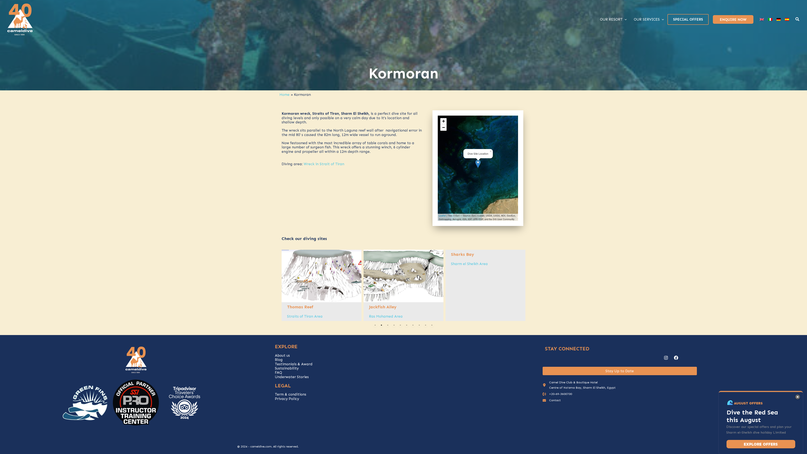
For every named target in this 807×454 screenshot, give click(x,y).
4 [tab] (394, 325)
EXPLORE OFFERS (761, 444)
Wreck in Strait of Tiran (324, 164)
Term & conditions (290, 394)
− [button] (443, 127)
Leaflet (442, 215)
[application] (624, 19)
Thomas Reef (300, 306)
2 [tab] (381, 325)
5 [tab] (400, 325)
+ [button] (443, 121)
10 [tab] (432, 325)
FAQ (278, 372)
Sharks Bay (462, 254)
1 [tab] (375, 325)
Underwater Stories (292, 377)
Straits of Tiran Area (305, 316)
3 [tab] (388, 325)
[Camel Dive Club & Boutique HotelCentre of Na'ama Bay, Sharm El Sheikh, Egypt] (579, 385)
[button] (797, 19)
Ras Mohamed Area (386, 316)
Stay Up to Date (619, 371)
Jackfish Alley (383, 306)
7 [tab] (413, 325)
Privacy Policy (287, 399)
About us (282, 355)
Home (285, 94)
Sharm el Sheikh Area (469, 264)
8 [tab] (419, 325)
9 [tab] (425, 325)
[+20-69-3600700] (557, 394)
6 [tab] (407, 325)
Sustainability (287, 368)
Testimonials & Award (294, 364)
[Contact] (552, 400)
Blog (279, 360)
